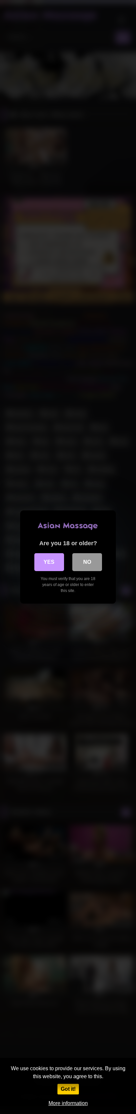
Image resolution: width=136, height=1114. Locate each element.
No (87, 562)
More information (68, 1103)
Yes (49, 562)
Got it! (68, 1089)
